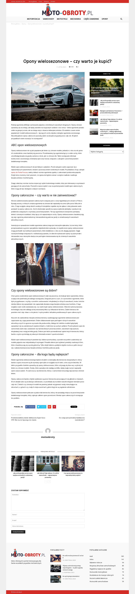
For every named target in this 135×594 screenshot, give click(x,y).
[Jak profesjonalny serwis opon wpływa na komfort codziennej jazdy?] (22, 463)
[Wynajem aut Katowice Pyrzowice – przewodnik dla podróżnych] (94, 113)
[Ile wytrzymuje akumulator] (55, 579)
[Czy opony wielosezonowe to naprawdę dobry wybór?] (73, 463)
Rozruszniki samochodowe (99, 581)
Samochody (48, 19)
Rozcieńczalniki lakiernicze (98, 578)
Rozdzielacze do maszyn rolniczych (102, 575)
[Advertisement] (67, 41)
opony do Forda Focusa (19, 172)
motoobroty (48, 437)
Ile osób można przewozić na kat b (73, 556)
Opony (105, 19)
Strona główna (33, 1)
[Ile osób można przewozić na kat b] (55, 558)
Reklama (46, 1)
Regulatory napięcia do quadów (100, 569)
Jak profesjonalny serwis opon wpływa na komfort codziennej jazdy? (22, 475)
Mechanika (75, 19)
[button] (121, 19)
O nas (40, 1)
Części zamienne (91, 19)
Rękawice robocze (96, 563)
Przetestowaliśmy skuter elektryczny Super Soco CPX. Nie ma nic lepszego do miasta (28, 419)
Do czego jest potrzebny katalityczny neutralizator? (72, 419)
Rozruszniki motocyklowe (98, 572)
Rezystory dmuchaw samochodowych (103, 566)
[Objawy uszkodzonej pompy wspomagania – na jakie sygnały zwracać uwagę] (55, 568)
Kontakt (53, 1)
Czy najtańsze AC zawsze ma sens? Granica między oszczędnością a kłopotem (106, 90)
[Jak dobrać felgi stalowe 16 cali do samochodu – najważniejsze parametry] (47, 463)
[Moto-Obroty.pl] (67, 10)
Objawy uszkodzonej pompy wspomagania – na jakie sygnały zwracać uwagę (73, 568)
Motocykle (62, 19)
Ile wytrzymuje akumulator (71, 576)
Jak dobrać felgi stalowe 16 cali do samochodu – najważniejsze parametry (48, 475)
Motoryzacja (33, 19)
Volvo (91, 559)
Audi (91, 556)
